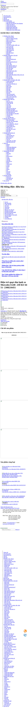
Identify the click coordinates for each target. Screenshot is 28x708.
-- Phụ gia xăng (6, 602)
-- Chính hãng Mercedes (8, 672)
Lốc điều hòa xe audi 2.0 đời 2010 (10, 504)
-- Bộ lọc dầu (6, 588)
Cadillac (8, 158)
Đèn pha (8, 89)
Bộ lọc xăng (9, 64)
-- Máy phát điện (7, 627)
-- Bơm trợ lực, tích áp (8, 564)
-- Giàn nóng (6, 631)
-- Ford (5, 693)
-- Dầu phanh (6, 574)
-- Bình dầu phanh (7, 575)
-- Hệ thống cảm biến (8, 635)
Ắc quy (8, 100)
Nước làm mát (9, 73)
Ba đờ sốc (8, 85)
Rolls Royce (9, 161)
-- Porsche (5, 698)
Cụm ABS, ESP (10, 49)
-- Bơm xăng (6, 583)
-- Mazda (5, 694)
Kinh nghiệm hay (7, 17)
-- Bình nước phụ (7, 597)
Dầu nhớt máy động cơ (11, 65)
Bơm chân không (10, 120)
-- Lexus (5, 683)
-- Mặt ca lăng (6, 611)
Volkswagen (9, 164)
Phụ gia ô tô (9, 179)
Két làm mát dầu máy (11, 59)
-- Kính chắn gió (7, 608)
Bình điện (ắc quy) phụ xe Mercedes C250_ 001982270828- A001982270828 (12, 476)
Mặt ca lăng (9, 86)
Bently (7, 162)
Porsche (8, 173)
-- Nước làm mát (7, 599)
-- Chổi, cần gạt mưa (8, 619)
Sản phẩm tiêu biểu (7, 224)
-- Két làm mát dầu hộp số (9, 587)
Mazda (7, 169)
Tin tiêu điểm (6, 254)
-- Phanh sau (6, 566)
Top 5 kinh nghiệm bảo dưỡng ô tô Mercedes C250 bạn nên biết (12, 275)
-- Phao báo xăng (7, 593)
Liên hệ (5, 18)
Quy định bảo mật (10, 22)
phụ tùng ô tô (23, 311)
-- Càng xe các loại (7, 560)
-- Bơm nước (6, 582)
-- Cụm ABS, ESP (7, 571)
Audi (7, 155)
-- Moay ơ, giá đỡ (7, 562)
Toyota (7, 165)
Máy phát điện (9, 102)
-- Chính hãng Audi (7, 675)
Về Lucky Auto (7, 15)
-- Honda (5, 692)
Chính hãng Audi (10, 149)
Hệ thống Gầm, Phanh (8, 36)
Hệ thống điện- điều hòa (8, 99)
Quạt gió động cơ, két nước (12, 113)
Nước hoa (8, 176)
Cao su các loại (9, 46)
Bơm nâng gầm (9, 47)
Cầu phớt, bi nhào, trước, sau (12, 45)
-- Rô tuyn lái (6, 663)
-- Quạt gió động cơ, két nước (10, 639)
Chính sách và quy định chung (13, 30)
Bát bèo (8, 54)
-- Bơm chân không (7, 645)
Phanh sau (8, 43)
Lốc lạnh (8, 104)
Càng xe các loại (10, 37)
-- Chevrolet (6, 699)
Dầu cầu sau (9, 76)
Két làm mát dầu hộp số (11, 61)
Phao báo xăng (9, 68)
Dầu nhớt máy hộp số (11, 67)
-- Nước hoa (6, 702)
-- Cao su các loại (7, 569)
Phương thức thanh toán (11, 27)
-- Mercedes (6, 679)
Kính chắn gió (9, 82)
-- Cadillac (5, 684)
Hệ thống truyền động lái (9, 133)
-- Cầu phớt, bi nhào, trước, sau (10, 567)
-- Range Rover (6, 681)
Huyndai (8, 171)
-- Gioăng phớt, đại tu (8, 652)
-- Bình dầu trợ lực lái (8, 667)
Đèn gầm (8, 90)
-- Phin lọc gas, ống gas (8, 633)
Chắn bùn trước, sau (11, 95)
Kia (7, 170)
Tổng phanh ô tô (10, 50)
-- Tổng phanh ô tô (7, 573)
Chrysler (8, 160)
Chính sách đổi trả (10, 24)
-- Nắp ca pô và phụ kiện (9, 622)
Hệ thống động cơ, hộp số (9, 118)
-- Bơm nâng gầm (7, 570)
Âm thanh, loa (9, 178)
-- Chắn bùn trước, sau (8, 620)
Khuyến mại (6, 19)
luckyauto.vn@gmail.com (8, 523)
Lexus (7, 157)
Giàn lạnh (8, 107)
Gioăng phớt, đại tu (10, 126)
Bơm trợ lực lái (9, 136)
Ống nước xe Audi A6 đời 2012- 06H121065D (12, 251)
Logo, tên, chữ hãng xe (11, 83)
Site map (5, 557)
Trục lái (8, 139)
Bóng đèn (8, 87)
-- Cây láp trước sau (7, 661)
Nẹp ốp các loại (9, 98)
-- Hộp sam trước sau (8, 637)
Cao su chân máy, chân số (12, 123)
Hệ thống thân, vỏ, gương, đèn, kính (11, 80)
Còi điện (8, 116)
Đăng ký (18, 529)
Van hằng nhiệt (9, 78)
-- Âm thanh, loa (7, 703)
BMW (7, 152)
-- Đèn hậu (5, 618)
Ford (7, 167)
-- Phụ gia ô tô (6, 704)
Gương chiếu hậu (10, 81)
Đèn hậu (8, 92)
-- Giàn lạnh (6, 632)
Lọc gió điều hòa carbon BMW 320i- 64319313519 (13, 485)
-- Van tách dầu (6, 595)
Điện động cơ (9, 127)
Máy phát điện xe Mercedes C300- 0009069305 (13, 497)
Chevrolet (8, 174)
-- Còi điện (5, 641)
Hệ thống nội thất (7, 175)
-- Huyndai (5, 697)
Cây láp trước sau (10, 135)
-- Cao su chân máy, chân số (9, 649)
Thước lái (8, 134)
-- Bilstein (5, 670)
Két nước (8, 60)
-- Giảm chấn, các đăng (8, 666)
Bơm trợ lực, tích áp (10, 41)
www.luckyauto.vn (11, 522)
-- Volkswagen (6, 689)
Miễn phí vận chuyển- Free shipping (14, 23)
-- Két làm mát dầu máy (8, 584)
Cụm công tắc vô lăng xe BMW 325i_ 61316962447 (14, 492)
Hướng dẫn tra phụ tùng (11, 28)
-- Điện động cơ (7, 653)
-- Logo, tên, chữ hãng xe (9, 609)
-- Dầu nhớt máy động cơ (9, 591)
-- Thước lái (6, 659)
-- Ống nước (6, 655)
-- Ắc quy (5, 626)
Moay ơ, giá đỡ (9, 39)
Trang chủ (3, 506)
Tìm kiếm (3, 197)
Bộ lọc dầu (8, 63)
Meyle (7, 145)
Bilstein (8, 144)
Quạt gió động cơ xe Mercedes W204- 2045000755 (13, 469)
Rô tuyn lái (8, 138)
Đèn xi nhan (9, 91)
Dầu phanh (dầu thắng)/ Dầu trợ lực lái (15, 74)
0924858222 (3, 2)
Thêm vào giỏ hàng (5, 321)
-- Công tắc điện (7, 640)
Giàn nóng (8, 105)
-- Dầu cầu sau (6, 601)
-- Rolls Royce (6, 686)
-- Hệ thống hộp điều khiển (9, 636)
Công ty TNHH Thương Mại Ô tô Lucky (10, 508)
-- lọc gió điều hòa (7, 642)
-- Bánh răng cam (7, 648)
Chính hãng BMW (10, 148)
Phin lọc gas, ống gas (11, 108)
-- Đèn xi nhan (6, 617)
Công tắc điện (9, 114)
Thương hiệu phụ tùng (8, 151)
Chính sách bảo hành (11, 26)
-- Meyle (5, 671)
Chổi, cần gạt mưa (10, 94)
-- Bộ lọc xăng (6, 589)
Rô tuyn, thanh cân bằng (11, 38)
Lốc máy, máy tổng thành (12, 121)
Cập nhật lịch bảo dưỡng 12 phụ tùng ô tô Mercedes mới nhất (13, 270)
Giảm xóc (5, 143)
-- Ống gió (5, 657)
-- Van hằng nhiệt (7, 604)
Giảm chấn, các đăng (11, 140)
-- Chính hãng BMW (8, 673)
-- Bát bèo (5, 577)
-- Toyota (5, 690)
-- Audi (5, 680)
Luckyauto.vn (4, 311)
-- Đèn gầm (6, 615)
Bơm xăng (8, 58)
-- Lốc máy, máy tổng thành (9, 646)
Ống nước (8, 130)
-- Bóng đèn (6, 613)
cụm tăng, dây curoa (11, 129)
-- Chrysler (5, 685)
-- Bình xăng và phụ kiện (9, 596)
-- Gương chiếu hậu (7, 606)
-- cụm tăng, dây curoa (8, 654)
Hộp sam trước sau (10, 112)
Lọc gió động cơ (10, 125)
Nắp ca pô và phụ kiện (11, 96)
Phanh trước (9, 42)
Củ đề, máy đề (9, 103)
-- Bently (5, 688)
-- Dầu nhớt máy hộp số (8, 592)
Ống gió (8, 131)
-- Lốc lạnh (5, 630)
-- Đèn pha (5, 614)
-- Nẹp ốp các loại (7, 623)
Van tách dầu (9, 69)
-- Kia (4, 695)
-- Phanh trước (6, 565)
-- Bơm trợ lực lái (7, 662)
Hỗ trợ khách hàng (7, 20)
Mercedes (8, 153)
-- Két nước (6, 586)
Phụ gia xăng (9, 77)
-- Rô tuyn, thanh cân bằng (9, 561)
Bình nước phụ (9, 72)
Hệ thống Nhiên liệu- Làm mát (10, 55)
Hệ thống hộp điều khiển (12, 111)
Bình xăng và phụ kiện (11, 71)
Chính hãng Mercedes (11, 147)
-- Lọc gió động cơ (7, 650)
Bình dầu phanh (10, 52)
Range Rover (9, 156)
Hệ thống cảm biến (10, 109)
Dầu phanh (8, 51)
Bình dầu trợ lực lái (10, 142)
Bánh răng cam (9, 122)
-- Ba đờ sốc (6, 610)
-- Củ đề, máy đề (7, 628)
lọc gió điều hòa (10, 117)
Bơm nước (8, 56)
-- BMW (5, 677)
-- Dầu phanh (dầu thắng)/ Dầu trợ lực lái (12, 600)
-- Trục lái (5, 664)
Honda (7, 166)
